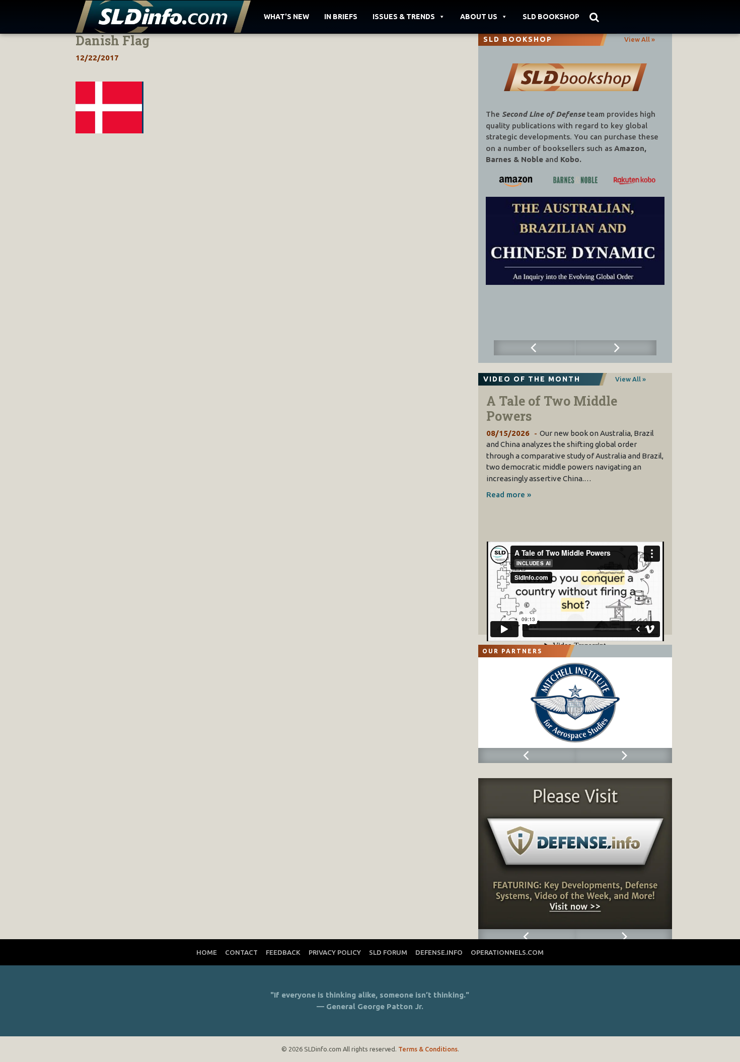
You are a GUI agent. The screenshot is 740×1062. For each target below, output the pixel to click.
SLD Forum (388, 952)
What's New (286, 17)
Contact (241, 952)
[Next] (616, 347)
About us (478, 17)
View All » (639, 39)
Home (206, 952)
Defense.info (439, 952)
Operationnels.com (507, 952)
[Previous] (534, 347)
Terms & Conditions (428, 1048)
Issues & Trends (404, 17)
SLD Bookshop (551, 17)
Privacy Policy (335, 952)
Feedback (283, 952)
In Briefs (340, 17)
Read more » (508, 494)
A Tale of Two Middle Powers (551, 408)
